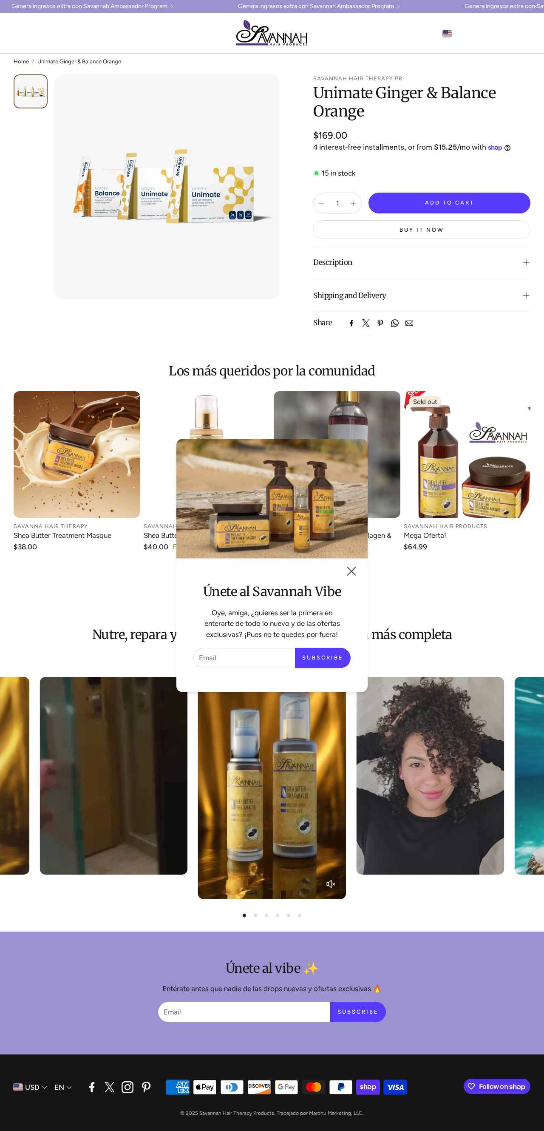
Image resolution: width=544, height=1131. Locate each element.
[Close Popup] (351, 573)
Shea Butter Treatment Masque (62, 535)
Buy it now (422, 230)
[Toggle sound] (330, 883)
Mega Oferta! (425, 535)
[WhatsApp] (395, 323)
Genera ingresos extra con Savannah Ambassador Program (89, 6)
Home (21, 61)
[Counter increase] (353, 203)
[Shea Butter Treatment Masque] (77, 454)
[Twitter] (366, 323)
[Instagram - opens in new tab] (127, 1087)
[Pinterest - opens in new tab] (146, 1087)
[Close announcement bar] (535, 6)
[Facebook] (351, 323)
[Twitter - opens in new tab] (110, 1087)
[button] (20, 34)
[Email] (409, 323)
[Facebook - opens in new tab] (92, 1087)
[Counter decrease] (321, 203)
